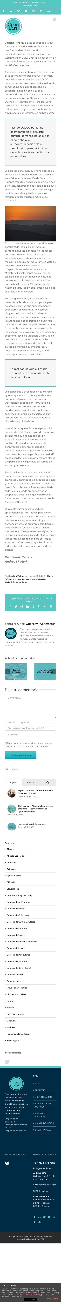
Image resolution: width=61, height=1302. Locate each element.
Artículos (11, 869)
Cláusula (11, 882)
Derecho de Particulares (18, 954)
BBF (42, 1239)
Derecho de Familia (16, 935)
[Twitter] (44, 1217)
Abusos (10, 849)
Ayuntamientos (14, 875)
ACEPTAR (31, 1300)
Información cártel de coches (32, 824)
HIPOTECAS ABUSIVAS (41, 1115)
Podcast (11, 1027)
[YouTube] (49, 1217)
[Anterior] (7, 671)
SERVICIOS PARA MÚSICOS (43, 1105)
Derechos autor (14, 981)
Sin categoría (13, 1040)
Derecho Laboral (15, 974)
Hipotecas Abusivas (16, 994)
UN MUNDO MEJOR (44, 1123)
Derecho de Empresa (17, 928)
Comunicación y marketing (20, 895)
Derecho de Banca (15, 908)
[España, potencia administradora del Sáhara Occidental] (11, 790)
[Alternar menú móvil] (54, 19)
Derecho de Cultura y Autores (21, 921)
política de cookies (32, 1294)
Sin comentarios (20, 582)
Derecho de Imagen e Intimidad (22, 941)
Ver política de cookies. (15, 1130)
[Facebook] (34, 1217)
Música (10, 1007)
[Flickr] (39, 1217)
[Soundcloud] (39, 1222)
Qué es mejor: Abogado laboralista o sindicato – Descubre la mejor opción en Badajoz (35, 809)
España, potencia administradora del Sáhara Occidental (35, 792)
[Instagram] (54, 1217)
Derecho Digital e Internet (19, 968)
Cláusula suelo (14, 888)
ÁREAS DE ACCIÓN (44, 1097)
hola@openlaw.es (30, 5)
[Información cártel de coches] (11, 824)
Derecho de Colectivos (18, 915)
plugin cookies (53, 1298)
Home (50, 576)
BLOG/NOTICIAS (43, 1129)
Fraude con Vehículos (17, 987)
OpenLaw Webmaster (18, 576)
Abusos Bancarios (15, 855)
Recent (30, 782)
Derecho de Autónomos (18, 902)
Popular (13, 782)
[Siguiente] (53, 671)
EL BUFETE (40, 1090)
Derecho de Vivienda (17, 961)
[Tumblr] (34, 1222)
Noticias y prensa (13, 579)
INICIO (38, 1083)
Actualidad (12, 862)
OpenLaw (26, 579)
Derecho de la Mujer (16, 948)
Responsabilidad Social (18, 1034)
